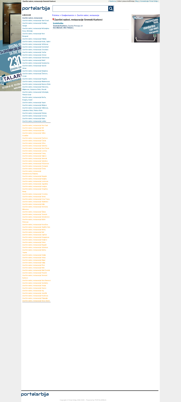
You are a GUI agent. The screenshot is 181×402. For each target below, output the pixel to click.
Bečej (33, 229)
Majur (33, 260)
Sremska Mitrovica (35, 208)
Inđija (33, 262)
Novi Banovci (36, 280)
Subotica (35, 161)
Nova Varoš (36, 301)
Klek (33, 268)
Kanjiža (34, 179)
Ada (33, 130)
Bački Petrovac (33, 221)
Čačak (34, 140)
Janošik (34, 293)
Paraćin (34, 273)
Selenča (34, 146)
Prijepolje (35, 298)
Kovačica (35, 224)
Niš (33, 128)
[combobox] (80, 8)
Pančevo (35, 138)
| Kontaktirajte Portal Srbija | (149, 1)
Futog (34, 153)
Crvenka (35, 194)
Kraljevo (34, 240)
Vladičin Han (36, 227)
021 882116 (57, 28)
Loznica (34, 151)
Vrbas (34, 257)
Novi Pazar (35, 148)
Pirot (33, 265)
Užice (34, 143)
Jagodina (35, 184)
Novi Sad (35, 125)
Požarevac (35, 163)
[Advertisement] (33, 346)
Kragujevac (35, 237)
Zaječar (34, 235)
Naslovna (112, 1)
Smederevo (35, 217)
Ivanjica (34, 186)
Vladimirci (35, 201)
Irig (33, 290)
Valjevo (34, 156)
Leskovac (35, 181)
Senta (34, 196)
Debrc (34, 242)
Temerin (34, 214)
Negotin (34, 176)
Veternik (34, 158)
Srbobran (35, 247)
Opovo (34, 288)
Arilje (33, 204)
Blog (136, 1)
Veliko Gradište (34, 134)
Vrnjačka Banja (35, 190)
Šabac (34, 212)
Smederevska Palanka (31, 172)
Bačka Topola (34, 251)
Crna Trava (35, 199)
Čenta (34, 168)
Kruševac (35, 296)
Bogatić (34, 245)
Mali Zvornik (36, 270)
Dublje (34, 255)
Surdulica (35, 283)
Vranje (34, 285)
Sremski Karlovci (34, 276)
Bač (33, 232)
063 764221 (68, 28)
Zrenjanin (35, 166)
